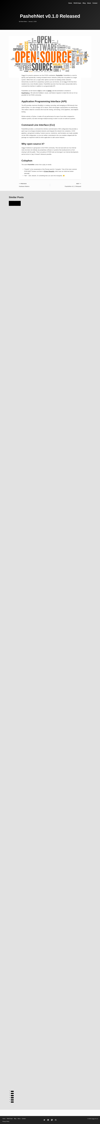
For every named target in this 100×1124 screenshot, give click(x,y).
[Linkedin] (48, 1120)
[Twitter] (44, 1120)
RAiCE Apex (77, 3)
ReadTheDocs (25, 93)
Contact (94, 3)
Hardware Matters (24, 185)
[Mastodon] (52, 1120)
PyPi (39, 90)
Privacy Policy (5, 1121)
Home (70, 3)
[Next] (18, 203)
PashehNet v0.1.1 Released (73, 185)
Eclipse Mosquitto (49, 171)
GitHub (49, 90)
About (89, 3)
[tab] (12, 1091)
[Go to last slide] (12, 203)
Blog (84, 3)
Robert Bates (23, 21)
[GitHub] (55, 1120)
